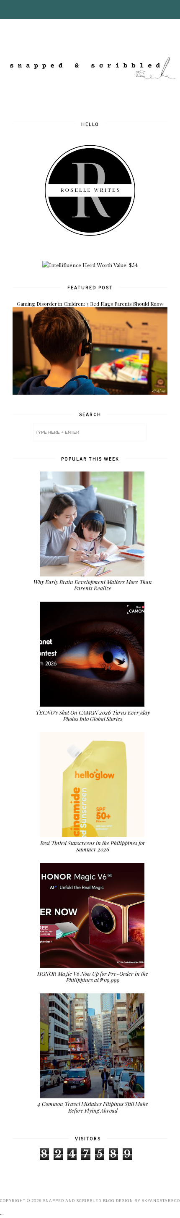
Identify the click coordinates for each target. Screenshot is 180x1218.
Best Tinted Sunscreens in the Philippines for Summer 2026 (92, 846)
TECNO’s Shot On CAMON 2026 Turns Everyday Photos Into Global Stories (93, 716)
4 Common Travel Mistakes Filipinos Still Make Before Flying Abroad (93, 1107)
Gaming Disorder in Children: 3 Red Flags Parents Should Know (90, 303)
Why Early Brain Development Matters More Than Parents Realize (92, 585)
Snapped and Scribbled (72, 1200)
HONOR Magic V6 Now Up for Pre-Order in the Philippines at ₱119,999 (92, 977)
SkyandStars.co (160, 1200)
